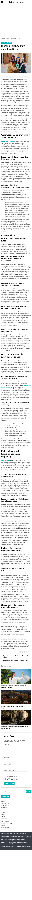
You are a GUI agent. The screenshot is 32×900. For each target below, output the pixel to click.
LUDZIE (3, 816)
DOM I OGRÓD (5, 805)
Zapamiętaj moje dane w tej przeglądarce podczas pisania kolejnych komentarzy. (14, 778)
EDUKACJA (4, 807)
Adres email (7, 764)
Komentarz (7, 744)
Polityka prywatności (10, 846)
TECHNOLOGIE (5, 827)
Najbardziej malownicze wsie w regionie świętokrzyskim (13, 707)
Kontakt (3, 846)
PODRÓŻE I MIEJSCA (7, 42)
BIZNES (3, 801)
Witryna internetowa (9, 770)
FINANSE (3, 810)
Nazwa (6, 758)
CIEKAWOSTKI (5, 803)
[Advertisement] (16, 17)
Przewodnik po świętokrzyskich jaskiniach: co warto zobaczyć (14, 727)
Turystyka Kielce (5, 460)
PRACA (3, 825)
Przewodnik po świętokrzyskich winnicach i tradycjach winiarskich (14, 686)
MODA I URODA (5, 819)
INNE (2, 814)
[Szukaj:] (13, 791)
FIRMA (3, 812)
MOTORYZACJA (5, 821)
